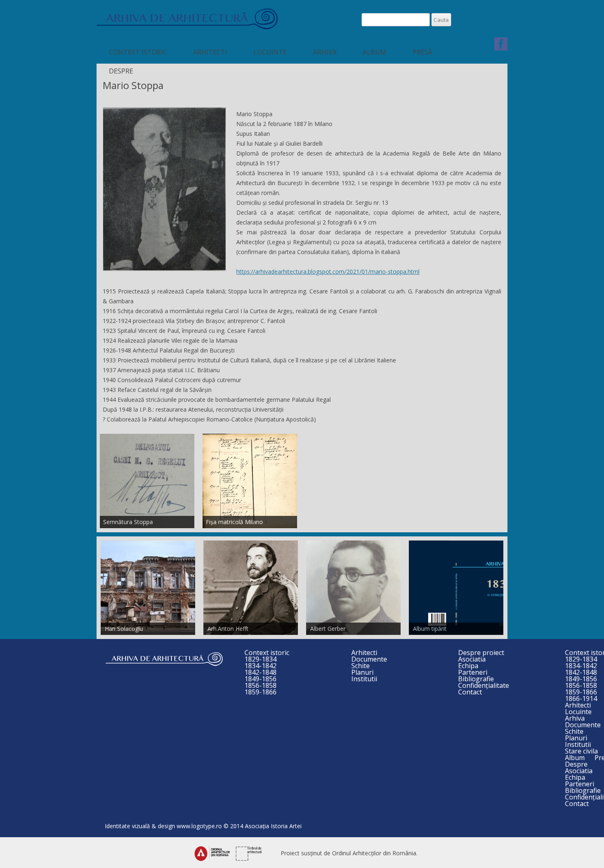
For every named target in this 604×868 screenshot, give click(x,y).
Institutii (364, 678)
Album (374, 52)
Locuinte (270, 52)
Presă (422, 52)
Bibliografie (476, 678)
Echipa (468, 665)
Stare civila (581, 751)
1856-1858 (260, 685)
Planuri (362, 672)
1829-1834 (260, 659)
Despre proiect (481, 652)
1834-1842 (260, 665)
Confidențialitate (483, 685)
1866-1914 (581, 698)
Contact (470, 691)
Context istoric (138, 52)
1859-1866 (260, 691)
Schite (360, 665)
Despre (121, 71)
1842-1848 (260, 672)
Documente (369, 659)
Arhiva (325, 52)
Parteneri (472, 672)
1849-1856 (260, 678)
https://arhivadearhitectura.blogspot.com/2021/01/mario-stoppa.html (328, 271)
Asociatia (472, 659)
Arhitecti (210, 52)
